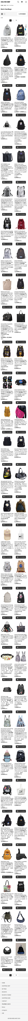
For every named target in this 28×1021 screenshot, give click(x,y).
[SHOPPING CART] (22, 2)
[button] (18, 2)
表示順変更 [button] (23, 14)
